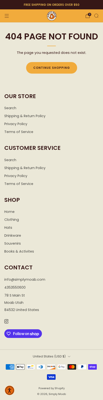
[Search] (96, 15)
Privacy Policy (15, 123)
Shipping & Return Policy (25, 116)
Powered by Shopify (52, 388)
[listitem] (51, 4)
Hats (8, 227)
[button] (9, 390)
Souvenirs (12, 243)
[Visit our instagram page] (6, 321)
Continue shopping (51, 68)
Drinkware (12, 235)
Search (10, 108)
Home (9, 211)
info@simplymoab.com (24, 279)
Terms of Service (18, 131)
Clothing (11, 219)
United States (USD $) (49, 356)
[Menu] (6, 15)
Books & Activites (19, 251)
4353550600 (15, 287)
